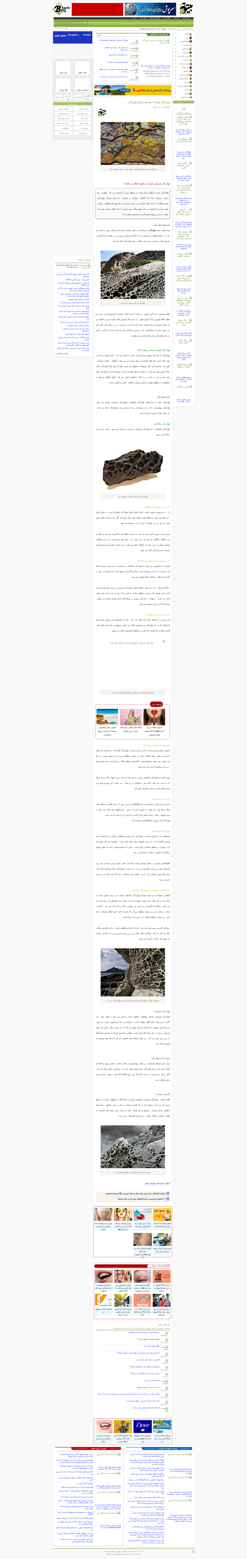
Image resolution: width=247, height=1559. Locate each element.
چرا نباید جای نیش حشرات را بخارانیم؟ (114, 77)
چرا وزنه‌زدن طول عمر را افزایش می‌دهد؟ (145, 1367)
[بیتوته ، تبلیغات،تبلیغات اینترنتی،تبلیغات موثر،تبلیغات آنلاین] (97, 9)
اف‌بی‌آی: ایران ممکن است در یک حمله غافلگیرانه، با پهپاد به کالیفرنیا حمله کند (179, 1494)
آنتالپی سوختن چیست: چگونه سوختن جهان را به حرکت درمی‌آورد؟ (184, 269)
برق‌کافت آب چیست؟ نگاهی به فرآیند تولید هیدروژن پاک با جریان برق (183, 155)
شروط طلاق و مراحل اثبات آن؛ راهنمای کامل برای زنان (183, 379)
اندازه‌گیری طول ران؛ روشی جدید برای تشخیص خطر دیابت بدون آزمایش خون (76, 1540)
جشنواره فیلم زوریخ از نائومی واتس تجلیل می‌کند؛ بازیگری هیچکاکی (108, 1487)
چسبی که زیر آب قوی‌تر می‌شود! (148, 1387)
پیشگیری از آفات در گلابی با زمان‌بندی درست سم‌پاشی (184, 313)
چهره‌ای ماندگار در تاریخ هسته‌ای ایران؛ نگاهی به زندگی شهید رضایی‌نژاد (183, 224)
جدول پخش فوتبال (63, 123)
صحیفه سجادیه (64, 133)
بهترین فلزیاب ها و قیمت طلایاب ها (183, 401)
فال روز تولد (68, 97)
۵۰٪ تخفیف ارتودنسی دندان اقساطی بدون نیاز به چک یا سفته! (141, 1199)
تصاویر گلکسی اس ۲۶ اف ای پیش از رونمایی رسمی (74, 1518)
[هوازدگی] (133, 143)
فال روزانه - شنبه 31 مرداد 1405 (77, 280)
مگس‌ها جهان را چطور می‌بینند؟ (148, 1339)
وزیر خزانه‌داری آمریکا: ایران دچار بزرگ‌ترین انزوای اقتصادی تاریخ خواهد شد (180, 1471)
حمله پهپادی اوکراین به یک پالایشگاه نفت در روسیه (146, 1480)
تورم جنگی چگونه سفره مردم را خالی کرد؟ (149, 1497)
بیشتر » (98, 35)
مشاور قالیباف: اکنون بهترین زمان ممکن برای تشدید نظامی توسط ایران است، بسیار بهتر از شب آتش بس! (145, 1485)
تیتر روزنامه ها (83, 133)
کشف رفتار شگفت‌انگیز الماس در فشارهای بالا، (67, 266)
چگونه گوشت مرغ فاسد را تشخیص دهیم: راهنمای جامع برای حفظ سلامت (74, 295)
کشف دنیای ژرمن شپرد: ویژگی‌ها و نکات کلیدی (183, 334)
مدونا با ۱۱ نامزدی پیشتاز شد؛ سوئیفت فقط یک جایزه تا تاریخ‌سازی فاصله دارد (76, 1467)
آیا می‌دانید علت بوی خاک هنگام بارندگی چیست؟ (184, 291)
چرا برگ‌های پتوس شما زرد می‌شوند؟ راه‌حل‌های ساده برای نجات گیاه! (183, 201)
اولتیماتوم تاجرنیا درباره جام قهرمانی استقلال (77, 1487)
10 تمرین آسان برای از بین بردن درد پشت (74, 322)
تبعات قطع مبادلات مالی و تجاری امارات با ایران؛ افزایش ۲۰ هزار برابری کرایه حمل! (147, 1469)
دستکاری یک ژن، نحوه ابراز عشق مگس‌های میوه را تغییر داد (183, 178)
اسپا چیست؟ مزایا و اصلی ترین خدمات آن (74, 302)
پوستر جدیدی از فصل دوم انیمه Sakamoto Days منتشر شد (110, 1526)
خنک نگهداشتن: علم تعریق (118, 55)
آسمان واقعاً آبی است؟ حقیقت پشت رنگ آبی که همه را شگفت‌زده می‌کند (155, 67)
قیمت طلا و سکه (82, 113)
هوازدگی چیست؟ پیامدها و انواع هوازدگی (113, 40)
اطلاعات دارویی (63, 109)
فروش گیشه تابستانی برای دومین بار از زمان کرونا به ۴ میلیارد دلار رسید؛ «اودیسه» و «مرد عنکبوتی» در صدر (108, 1507)
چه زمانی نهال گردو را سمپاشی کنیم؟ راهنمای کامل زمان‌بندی (183, 132)
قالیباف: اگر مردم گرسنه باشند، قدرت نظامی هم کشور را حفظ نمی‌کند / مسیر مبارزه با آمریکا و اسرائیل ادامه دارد (147, 1462)
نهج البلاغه (65, 128)
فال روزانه (63, 90)
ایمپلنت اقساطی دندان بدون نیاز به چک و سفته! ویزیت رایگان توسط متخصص (136, 1193)
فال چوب (77, 97)
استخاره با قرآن (82, 90)
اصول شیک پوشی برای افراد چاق (77, 334)
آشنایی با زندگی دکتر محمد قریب (148, 1360)
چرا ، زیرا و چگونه (174, 28)
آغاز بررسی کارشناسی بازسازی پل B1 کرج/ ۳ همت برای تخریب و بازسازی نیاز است (146, 1541)
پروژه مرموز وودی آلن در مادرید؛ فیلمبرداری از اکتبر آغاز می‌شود (109, 1468)
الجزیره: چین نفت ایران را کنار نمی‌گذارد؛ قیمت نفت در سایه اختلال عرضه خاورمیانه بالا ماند (145, 1502)
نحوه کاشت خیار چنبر (152, 1380)
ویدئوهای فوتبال (63, 113)
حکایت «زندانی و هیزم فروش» (78, 325)
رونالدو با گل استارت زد (84, 1483)
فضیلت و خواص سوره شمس (78, 299)
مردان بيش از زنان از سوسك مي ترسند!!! (145, 1373)
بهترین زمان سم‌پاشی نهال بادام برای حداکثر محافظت (183, 246)
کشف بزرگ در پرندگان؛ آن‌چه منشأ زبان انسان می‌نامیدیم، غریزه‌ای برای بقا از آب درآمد (129, 1394)
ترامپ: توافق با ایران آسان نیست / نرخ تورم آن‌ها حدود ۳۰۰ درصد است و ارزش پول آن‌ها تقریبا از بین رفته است (146, 1521)
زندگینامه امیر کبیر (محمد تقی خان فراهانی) (144, 1332)
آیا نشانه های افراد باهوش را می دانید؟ (146, 1408)
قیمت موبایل (83, 123)
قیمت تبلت (84, 128)
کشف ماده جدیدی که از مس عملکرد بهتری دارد (143, 1401)
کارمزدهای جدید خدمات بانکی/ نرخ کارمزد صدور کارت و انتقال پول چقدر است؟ (147, 1455)
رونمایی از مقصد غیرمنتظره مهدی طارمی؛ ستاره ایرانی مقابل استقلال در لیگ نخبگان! (75, 1501)
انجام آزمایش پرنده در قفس (118, 62)
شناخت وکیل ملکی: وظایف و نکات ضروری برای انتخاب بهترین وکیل (184, 356)
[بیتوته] (61, 15)
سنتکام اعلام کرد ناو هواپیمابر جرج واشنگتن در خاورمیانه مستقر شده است (147, 1528)
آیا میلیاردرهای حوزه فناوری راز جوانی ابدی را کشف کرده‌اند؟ (138, 1353)
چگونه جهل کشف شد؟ (152, 1346)
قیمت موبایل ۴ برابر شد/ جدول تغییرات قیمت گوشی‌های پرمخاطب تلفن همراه (73, 344)
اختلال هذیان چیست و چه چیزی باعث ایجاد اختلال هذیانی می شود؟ (74, 312)
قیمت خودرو (84, 109)
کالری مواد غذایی (63, 118)
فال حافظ (82, 73)
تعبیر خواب (58, 97)
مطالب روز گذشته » (61, 353)
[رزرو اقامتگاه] (132, 90)
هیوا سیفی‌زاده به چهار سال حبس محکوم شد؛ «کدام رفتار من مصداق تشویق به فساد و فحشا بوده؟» (74, 1461)
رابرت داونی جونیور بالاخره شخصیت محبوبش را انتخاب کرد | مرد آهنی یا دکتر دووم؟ (76, 1455)
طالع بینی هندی (87, 97)
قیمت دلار (84, 118)
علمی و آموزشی (187, 28)
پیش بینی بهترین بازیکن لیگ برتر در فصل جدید (76, 1497)
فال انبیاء (63, 73)
